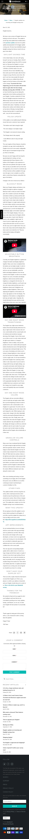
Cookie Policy (8, 792)
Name (14, 649)
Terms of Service (21, 811)
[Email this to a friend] (24, 632)
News (11, 20)
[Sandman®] (14, 1)
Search (5, 777)
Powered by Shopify (8, 824)
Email (14, 655)
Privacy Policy (8, 788)
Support (6, 781)
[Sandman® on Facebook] (8, 764)
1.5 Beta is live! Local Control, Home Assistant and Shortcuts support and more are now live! (14, 697)
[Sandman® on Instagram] (12, 764)
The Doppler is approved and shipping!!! (14, 742)
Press (5, 784)
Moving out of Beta (8, 724)
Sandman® (10, 822)
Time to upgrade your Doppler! (11, 719)
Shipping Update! (7, 737)
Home (6, 20)
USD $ (5, 818)
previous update (10, 42)
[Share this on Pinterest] (20, 632)
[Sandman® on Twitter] (4, 764)
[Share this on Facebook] (17, 632)
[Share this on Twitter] (14, 632)
